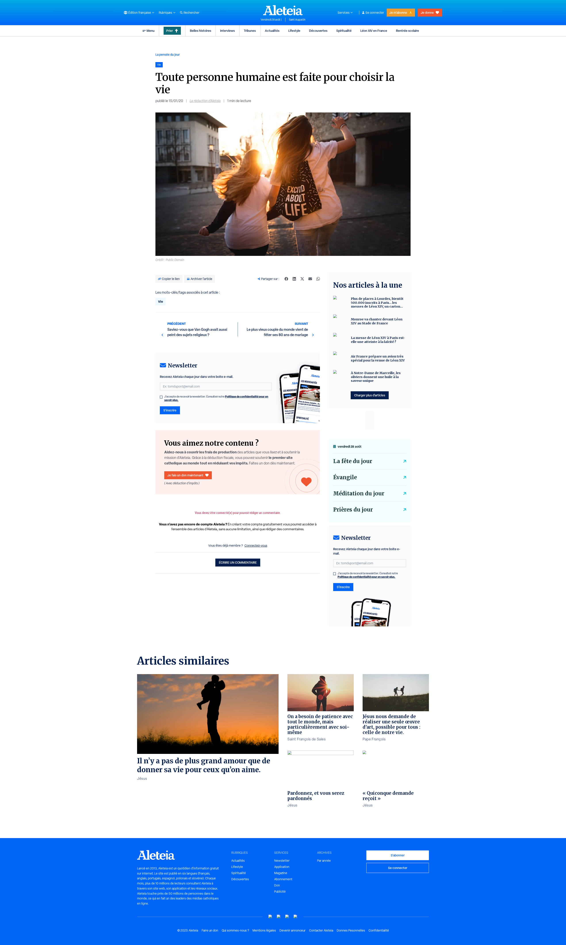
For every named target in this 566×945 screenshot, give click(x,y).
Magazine (280, 873)
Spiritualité (344, 31)
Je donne (427, 12)
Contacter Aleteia (321, 930)
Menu (151, 31)
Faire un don (210, 930)
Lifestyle (294, 31)
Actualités (272, 31)
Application (281, 867)
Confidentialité (379, 930)
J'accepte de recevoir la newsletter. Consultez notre (216, 398)
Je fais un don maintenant (185, 475)
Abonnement (283, 879)
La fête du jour (352, 461)
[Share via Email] (310, 279)
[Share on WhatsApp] (318, 279)
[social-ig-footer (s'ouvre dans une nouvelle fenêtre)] (296, 916)
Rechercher (191, 13)
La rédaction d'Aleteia (205, 101)
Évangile (345, 477)
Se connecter (374, 13)
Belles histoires (200, 31)
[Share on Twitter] (302, 279)
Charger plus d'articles (369, 395)
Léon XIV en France (373, 31)
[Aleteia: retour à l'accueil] (283, 10)
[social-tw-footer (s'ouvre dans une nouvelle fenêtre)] (287, 916)
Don (277, 885)
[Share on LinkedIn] (294, 279)
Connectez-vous (256, 546)
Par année (324, 861)
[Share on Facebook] (286, 279)
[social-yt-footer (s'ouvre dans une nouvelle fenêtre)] (270, 916)
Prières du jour (353, 509)
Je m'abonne (398, 12)
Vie (160, 301)
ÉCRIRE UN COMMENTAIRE (238, 562)
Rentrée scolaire (407, 31)
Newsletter (282, 861)
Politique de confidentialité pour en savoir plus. (366, 577)
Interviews (227, 31)
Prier (169, 31)
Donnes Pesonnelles (351, 930)
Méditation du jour (358, 493)
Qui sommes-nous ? (235, 930)
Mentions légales (264, 930)
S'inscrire (169, 410)
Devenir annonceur (292, 930)
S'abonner (398, 855)
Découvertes (318, 31)
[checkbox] (161, 397)
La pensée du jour (167, 54)
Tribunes (250, 31)
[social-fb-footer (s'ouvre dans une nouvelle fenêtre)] (279, 916)
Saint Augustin (297, 19)
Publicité (280, 892)
